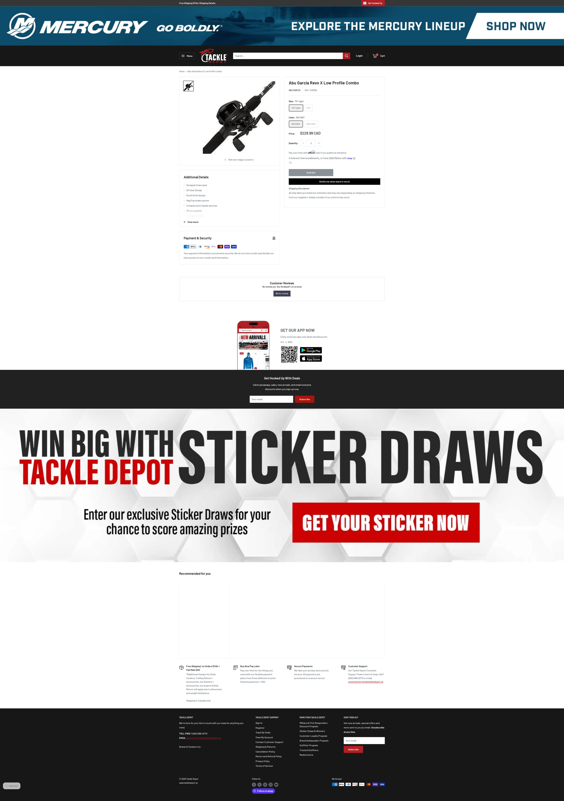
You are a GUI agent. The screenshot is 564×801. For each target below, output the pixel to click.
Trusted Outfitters (309, 750)
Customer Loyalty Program (313, 735)
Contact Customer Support (269, 742)
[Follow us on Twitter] (259, 785)
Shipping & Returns (266, 746)
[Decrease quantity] (303, 143)
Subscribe (304, 399)
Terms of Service (264, 765)
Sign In (259, 722)
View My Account (264, 737)
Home (182, 71)
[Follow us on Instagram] (271, 785)
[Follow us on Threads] (265, 785)
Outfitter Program (309, 745)
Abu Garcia (294, 90)
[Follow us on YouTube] (276, 785)
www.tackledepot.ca (188, 783)
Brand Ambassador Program (314, 740)
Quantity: (293, 143)
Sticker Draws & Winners (312, 731)
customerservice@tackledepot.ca (365, 681)
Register (260, 727)
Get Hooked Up (375, 3)
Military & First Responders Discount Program (314, 724)
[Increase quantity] (319, 143)
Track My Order (263, 732)
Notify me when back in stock (334, 181)
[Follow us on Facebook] (254, 785)
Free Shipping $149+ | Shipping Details (197, 3)
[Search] (346, 56)
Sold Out (311, 172)
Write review (282, 293)
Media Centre (306, 754)
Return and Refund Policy (269, 756)
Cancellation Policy (265, 751)
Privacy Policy (263, 761)
